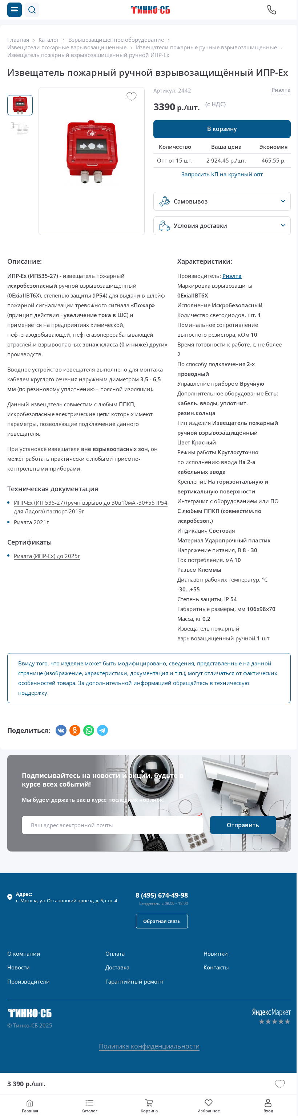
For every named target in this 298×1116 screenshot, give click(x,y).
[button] (32, 10)
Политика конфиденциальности (149, 1046)
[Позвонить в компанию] (272, 10)
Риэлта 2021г (31, 522)
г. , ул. (66, 897)
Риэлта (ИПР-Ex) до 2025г (47, 555)
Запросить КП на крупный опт (222, 174)
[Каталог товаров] (14, 10)
